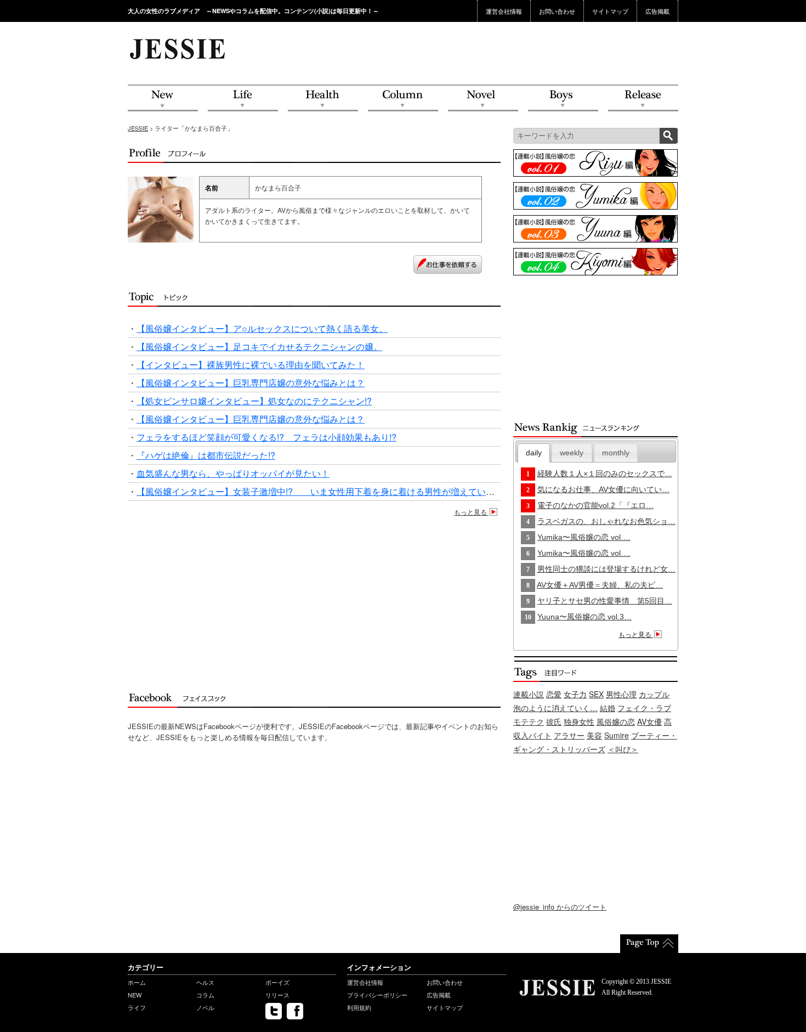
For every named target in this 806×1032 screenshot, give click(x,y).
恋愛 (553, 694)
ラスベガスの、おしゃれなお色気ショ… (606, 521)
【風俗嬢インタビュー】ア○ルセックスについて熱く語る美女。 (262, 328)
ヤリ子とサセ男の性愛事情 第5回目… (604, 600)
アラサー (569, 735)
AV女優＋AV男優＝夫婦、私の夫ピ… (600, 584)
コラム (205, 994)
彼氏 (553, 721)
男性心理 (621, 694)
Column (403, 98)
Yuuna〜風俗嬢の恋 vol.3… (584, 616)
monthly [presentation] (615, 452)
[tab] (534, 453)
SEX (596, 694)
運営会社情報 (504, 11)
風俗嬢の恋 (616, 721)
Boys (563, 98)
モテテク (528, 721)
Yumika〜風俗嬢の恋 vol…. (584, 537)
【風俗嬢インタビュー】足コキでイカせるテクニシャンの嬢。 (259, 346)
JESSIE (138, 127)
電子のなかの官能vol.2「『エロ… (595, 505)
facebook (295, 1011)
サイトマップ (610, 11)
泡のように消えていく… (555, 707)
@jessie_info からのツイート (559, 906)
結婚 (607, 707)
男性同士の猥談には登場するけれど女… (606, 569)
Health (323, 98)
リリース (277, 994)
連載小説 (528, 694)
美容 (594, 735)
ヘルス (205, 982)
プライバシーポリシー (377, 994)
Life (243, 98)
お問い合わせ (557, 11)
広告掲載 (657, 11)
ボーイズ (277, 982)
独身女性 (579, 721)
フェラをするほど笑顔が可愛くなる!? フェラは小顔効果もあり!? (266, 437)
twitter (273, 1011)
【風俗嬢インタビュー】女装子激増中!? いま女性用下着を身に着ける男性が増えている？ (320, 491)
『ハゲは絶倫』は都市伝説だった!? (206, 455)
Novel (483, 98)
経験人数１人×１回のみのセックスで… (604, 473)
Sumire (616, 735)
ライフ (137, 1007)
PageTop (649, 943)
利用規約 (359, 1007)
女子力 (575, 694)
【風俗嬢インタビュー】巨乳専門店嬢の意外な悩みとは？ (251, 382)
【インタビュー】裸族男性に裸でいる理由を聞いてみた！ (251, 364)
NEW (163, 98)
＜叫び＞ (623, 748)
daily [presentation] (534, 452)
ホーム (137, 982)
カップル (654, 694)
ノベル (205, 1007)
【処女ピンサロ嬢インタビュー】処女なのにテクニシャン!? (254, 400)
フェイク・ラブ (644, 707)
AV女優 (649, 721)
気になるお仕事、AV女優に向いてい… (603, 489)
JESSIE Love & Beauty (178, 48)
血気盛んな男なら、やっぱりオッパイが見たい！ (233, 473)
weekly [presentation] (571, 452)
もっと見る (471, 511)
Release (643, 98)
